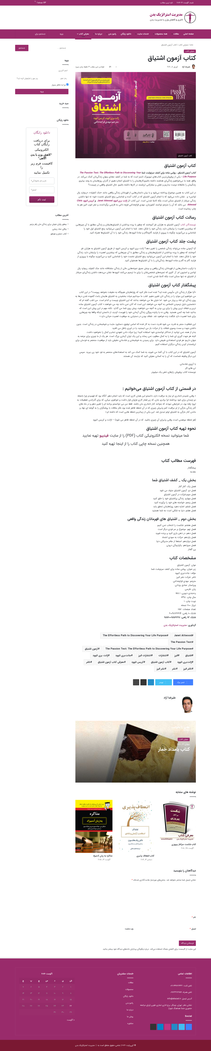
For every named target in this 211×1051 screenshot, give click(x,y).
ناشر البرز (187, 669)
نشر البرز (161, 669)
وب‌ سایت (129, 928)
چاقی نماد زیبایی (59, 229)
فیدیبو (104, 436)
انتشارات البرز (144, 655)
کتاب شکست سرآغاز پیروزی (183, 844)
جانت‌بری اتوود (123, 655)
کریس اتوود (88, 201)
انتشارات (162, 655)
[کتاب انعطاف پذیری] (135, 826)
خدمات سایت (143, 34)
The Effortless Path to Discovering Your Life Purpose (135, 635)
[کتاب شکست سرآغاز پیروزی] (177, 820)
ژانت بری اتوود (120, 201)
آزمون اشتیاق (91, 649)
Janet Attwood (104, 201)
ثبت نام (42, 199)
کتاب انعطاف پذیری (145, 856)
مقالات (176, 34)
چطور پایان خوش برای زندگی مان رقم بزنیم (48, 224)
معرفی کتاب (84, 34)
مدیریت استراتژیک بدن (175, 625)
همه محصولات (161, 34)
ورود (42, 91)
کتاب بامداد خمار (174, 749)
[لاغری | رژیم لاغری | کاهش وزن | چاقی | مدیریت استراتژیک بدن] (173, 17)
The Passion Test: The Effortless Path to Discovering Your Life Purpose (148, 649)
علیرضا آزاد (186, 66)
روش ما (130, 1016)
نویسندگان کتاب (188, 225)
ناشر (88, 662)
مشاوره (130, 1023)
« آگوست (71, 1020)
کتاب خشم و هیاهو (59, 234)
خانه (192, 45)
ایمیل (193, 928)
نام (194, 917)
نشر (174, 669)
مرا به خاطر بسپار (59, 85)
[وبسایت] (174, 703)
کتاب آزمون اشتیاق (160, 662)
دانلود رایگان (126, 34)
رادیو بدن (112, 34)
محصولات (129, 989)
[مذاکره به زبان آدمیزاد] (93, 826)
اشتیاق (188, 655)
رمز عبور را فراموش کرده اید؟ (27, 78)
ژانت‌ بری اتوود (100, 655)
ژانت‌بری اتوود (184, 662)
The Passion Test (181, 642)
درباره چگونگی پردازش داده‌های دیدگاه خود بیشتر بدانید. (125, 949)
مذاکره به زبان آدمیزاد (102, 856)
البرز (176, 655)
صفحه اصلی (188, 34)
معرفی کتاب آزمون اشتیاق (111, 662)
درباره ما (98, 34)
